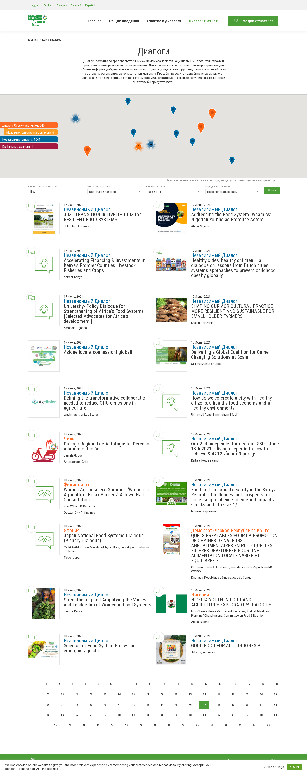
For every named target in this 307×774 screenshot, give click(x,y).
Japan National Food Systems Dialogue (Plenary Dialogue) (104, 538)
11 (177, 684)
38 (76, 704)
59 (133, 715)
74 (112, 725)
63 (190, 715)
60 (147, 715)
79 (183, 725)
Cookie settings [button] (273, 767)
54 (62, 715)
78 (169, 725)
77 (155, 725)
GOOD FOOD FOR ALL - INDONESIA (225, 646)
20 (62, 694)
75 (126, 725)
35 (275, 694)
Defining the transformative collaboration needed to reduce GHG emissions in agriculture (106, 403)
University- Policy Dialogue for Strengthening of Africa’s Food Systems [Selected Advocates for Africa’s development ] (104, 313)
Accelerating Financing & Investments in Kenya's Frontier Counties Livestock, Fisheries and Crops (104, 265)
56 (91, 715)
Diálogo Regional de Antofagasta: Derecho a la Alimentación (106, 446)
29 (190, 694)
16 (248, 684)
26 (147, 694)
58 (119, 715)
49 (233, 704)
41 (119, 704)
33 (247, 694)
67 (247, 715)
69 (275, 715)
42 (133, 704)
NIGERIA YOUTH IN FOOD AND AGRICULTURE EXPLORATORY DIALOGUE (231, 602)
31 (218, 694)
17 (262, 684)
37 (62, 704)
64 (204, 715)
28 (176, 694)
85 (268, 725)
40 (105, 704)
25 (133, 694)
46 (190, 704)
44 (162, 704)
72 (83, 725)
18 (277, 684)
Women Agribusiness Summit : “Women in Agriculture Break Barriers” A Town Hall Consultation (106, 495)
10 (163, 684)
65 (218, 715)
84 (254, 725)
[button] (176, 134)
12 (191, 684)
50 (247, 704)
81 (211, 725)
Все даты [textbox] (154, 191)
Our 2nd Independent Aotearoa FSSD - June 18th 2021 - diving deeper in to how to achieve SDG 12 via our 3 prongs (235, 449)
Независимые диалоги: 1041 (21, 140)
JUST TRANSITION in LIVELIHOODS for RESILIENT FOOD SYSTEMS (102, 217)
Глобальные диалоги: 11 (18, 147)
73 (98, 725)
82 (226, 725)
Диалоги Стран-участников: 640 (23, 125)
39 (91, 704)
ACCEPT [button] (294, 766)
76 (140, 725)
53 (48, 715)
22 (91, 694)
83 (240, 725)
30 (204, 694)
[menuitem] (94, 21)
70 (55, 725)
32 (233, 694)
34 (261, 694)
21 (76, 694)
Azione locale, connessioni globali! (98, 352)
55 (76, 715)
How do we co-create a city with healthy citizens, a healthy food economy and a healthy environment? (231, 403)
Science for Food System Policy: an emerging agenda (99, 648)
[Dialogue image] (44, 218)
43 (147, 704)
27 (162, 694)
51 (261, 704)
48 (218, 704)
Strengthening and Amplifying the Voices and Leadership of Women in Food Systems (107, 602)
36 (48, 704)
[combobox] (55, 192)
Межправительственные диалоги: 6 (30, 132)
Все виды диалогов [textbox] (102, 191)
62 (176, 715)
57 (105, 715)
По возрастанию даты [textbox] (222, 191)
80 (197, 725)
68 (261, 715)
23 (105, 694)
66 (233, 715)
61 (162, 715)
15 (234, 684)
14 (220, 684)
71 (69, 725)
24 (119, 694)
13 (206, 684)
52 (275, 704)
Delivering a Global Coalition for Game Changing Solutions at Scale (230, 354)
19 (48, 694)
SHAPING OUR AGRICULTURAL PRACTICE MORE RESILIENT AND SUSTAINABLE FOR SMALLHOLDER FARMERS (232, 311)
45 (176, 704)
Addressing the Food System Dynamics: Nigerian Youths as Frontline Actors (231, 217)
